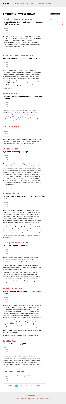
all (56, 17)
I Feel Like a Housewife (13, 372)
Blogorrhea (20, 3)
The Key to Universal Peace (15, 242)
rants (56, 23)
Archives (48, 3)
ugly (22, 309)
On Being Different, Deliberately (17, 19)
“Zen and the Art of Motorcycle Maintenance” (19, 259)
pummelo (14, 110)
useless (17, 309)
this (31, 376)
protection (31, 143)
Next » (38, 385)
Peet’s (29, 225)
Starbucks (30, 210)
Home (14, 3)
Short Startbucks (11, 193)
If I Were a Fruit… (10, 93)
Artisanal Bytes (39, 3)
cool (38, 307)
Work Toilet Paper (11, 126)
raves (56, 25)
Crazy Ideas (29, 3)
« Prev (10, 385)
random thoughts (56, 21)
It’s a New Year (9, 341)
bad (12, 309)
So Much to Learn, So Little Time (18, 55)
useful (32, 307)
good (27, 307)
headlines (56, 19)
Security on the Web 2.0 (14, 288)
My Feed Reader (10, 149)
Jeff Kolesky (6, 3)
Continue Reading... (8, 50)
